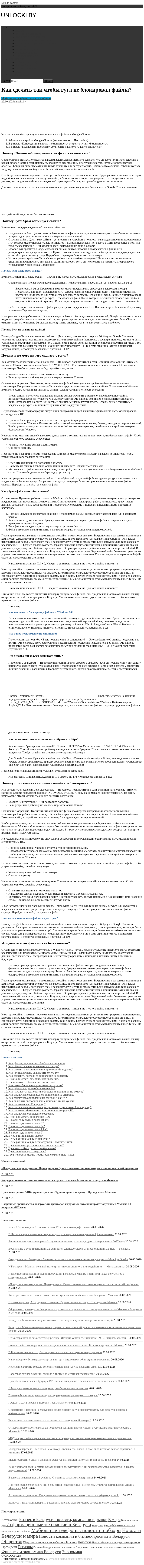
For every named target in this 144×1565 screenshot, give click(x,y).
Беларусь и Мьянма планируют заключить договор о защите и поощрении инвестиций (60, 1320)
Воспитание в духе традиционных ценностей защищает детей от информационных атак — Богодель (69, 1248)
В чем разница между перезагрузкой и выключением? (40, 1141)
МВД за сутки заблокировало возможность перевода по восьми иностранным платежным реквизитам (70, 1438)
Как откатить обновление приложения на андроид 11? (41, 1110)
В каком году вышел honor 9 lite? (28, 1129)
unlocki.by (20, 101)
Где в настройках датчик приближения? (32, 1148)
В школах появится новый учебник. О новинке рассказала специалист (50, 1477)
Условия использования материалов (70, 1558)
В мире (114, 1519)
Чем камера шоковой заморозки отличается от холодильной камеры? (49, 1420)
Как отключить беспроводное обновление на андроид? (41, 1094)
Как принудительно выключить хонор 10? (33, 1072)
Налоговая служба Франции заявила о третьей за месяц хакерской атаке (51, 1373)
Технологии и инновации (30, 36)
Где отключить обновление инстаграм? (31, 1082)
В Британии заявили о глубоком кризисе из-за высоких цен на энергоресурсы (55, 1352)
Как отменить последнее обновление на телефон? (38, 1075)
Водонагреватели (25, 68)
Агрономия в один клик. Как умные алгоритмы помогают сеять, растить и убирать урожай (63, 1495)
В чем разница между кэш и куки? (29, 1138)
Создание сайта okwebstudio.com (20, 1561)
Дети (18, 71)
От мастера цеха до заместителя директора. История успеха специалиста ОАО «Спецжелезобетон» (68, 1337)
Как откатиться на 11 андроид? (26, 1104)
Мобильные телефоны (28, 62)
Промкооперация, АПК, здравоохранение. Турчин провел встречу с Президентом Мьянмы (58, 1192)
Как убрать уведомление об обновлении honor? (36, 1063)
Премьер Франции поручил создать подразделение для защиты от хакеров (53, 1395)
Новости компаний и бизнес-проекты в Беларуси (84, 1536)
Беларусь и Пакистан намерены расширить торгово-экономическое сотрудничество (58, 1502)
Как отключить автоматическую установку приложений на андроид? (49, 1107)
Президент (9, 1547)
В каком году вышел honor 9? (26, 1132)
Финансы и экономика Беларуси (31, 1551)
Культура (108, 1525)
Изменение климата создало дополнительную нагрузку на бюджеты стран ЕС (55, 1366)
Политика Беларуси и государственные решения (116, 1542)
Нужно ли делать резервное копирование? (33, 1078)
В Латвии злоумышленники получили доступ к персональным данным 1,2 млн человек (61, 1234)
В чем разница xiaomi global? (25, 1135)
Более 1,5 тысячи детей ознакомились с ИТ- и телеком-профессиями (49, 1227)
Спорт (79, 1547)
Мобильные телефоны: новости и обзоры (26, 98)
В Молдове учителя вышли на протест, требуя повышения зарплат (48, 1388)
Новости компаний (26, 55)
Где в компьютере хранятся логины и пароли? (36, 1145)
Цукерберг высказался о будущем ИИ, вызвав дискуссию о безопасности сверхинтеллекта (62, 1381)
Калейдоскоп (97, 1525)
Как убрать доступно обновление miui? (31, 1088)
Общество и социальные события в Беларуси (50, 1542)
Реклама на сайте (18, 74)
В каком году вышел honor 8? (26, 1123)
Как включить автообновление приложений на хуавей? (41, 1100)
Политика (21, 46)
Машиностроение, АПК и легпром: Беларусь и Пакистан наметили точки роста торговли (62, 1459)
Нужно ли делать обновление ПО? (29, 1116)
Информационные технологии (33, 40)
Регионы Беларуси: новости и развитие (54, 1547)
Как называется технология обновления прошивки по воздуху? (46, 1091)
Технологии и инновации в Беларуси (118, 1547)
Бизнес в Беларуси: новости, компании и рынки (63, 1519)
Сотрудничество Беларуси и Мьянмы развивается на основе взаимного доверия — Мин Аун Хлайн (68, 1259)
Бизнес (19, 30)
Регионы (25, 1546)
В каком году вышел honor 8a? (26, 1126)
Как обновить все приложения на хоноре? (33, 1066)
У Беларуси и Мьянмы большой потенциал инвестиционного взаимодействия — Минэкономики (66, 1266)
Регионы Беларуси (26, 49)
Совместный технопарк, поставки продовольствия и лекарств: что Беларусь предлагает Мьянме (66, 1345)
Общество (11, 1541)
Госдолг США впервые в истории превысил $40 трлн (40, 1402)
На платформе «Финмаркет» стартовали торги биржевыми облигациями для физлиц (59, 1359)
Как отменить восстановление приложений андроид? (40, 1069)
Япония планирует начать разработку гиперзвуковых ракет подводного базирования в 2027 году (66, 1241)
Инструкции (16, 58)
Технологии (95, 1547)
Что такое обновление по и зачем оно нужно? (35, 1085)
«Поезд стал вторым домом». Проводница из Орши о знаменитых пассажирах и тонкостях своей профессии (69, 1168)
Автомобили (23, 65)
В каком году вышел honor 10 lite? (28, 1119)
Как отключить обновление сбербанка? (31, 1113)
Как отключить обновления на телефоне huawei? (37, 1097)
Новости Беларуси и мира (24, 27)
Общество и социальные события (35, 43)
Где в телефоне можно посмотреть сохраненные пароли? (42, 1154)
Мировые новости (26, 52)
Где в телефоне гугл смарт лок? (27, 1151)
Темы (85, 1547)
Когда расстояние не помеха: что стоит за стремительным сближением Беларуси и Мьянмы (59, 1180)
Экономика (72, 1551)
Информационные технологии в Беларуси (48, 1524)
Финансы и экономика (29, 33)
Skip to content (9, 2)
